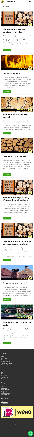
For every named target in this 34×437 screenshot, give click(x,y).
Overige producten (5, 393)
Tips (2, 372)
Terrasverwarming (5, 389)
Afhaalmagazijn (5, 394)
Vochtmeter (4, 388)
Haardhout (4, 386)
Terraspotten (4, 391)
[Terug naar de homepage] (8, 1)
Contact (3, 373)
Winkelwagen (4, 403)
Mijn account (4, 402)
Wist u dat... (4, 358)
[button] (30, 6)
